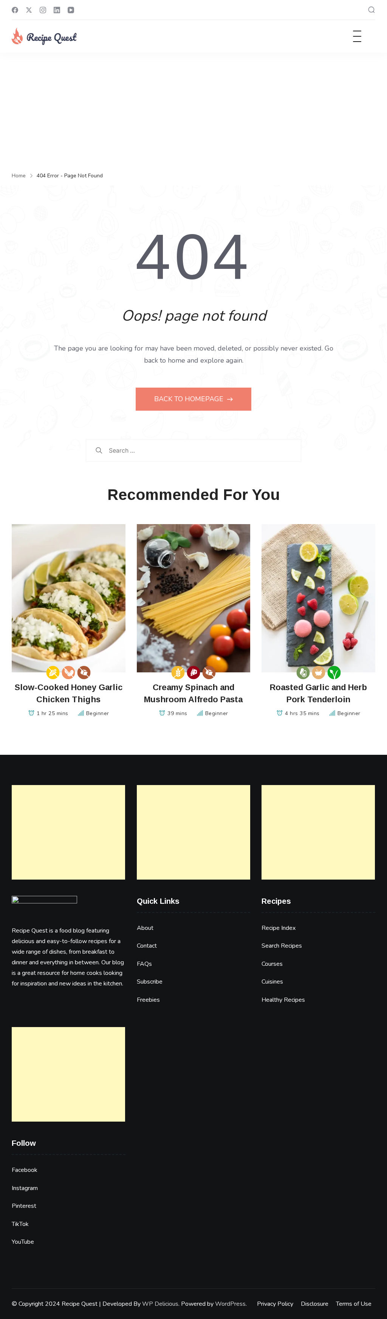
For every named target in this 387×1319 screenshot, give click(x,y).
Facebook (24, 1170)
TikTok (20, 1224)
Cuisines (272, 982)
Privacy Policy (275, 1304)
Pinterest (24, 1206)
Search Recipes (282, 946)
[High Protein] (193, 672)
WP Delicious (160, 1304)
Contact (147, 946)
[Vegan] (334, 672)
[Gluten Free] (177, 672)
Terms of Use (354, 1304)
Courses (272, 964)
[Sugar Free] (84, 672)
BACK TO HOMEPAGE (189, 398)
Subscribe (150, 982)
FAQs (144, 964)
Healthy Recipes (283, 1000)
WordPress (230, 1304)
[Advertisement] (193, 109)
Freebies (148, 1000)
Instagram (25, 1188)
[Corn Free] (53, 672)
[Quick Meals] (318, 672)
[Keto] (303, 672)
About (145, 928)
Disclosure (314, 1304)
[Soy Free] (68, 672)
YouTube (23, 1242)
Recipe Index (279, 928)
